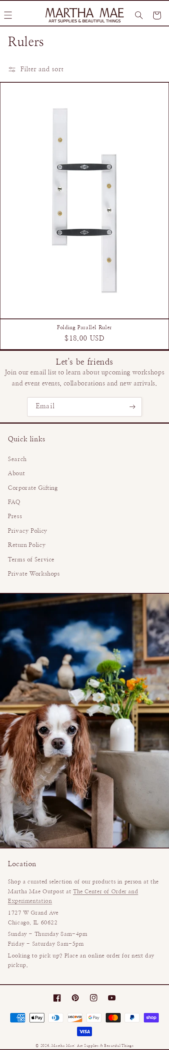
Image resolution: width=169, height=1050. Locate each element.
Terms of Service (31, 560)
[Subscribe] (132, 407)
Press (15, 516)
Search (17, 459)
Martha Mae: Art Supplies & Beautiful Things (92, 1046)
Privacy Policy (28, 531)
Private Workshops (34, 574)
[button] (139, 15)
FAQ (14, 502)
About (16, 473)
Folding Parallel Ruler (84, 327)
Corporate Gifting (33, 488)
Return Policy (27, 545)
